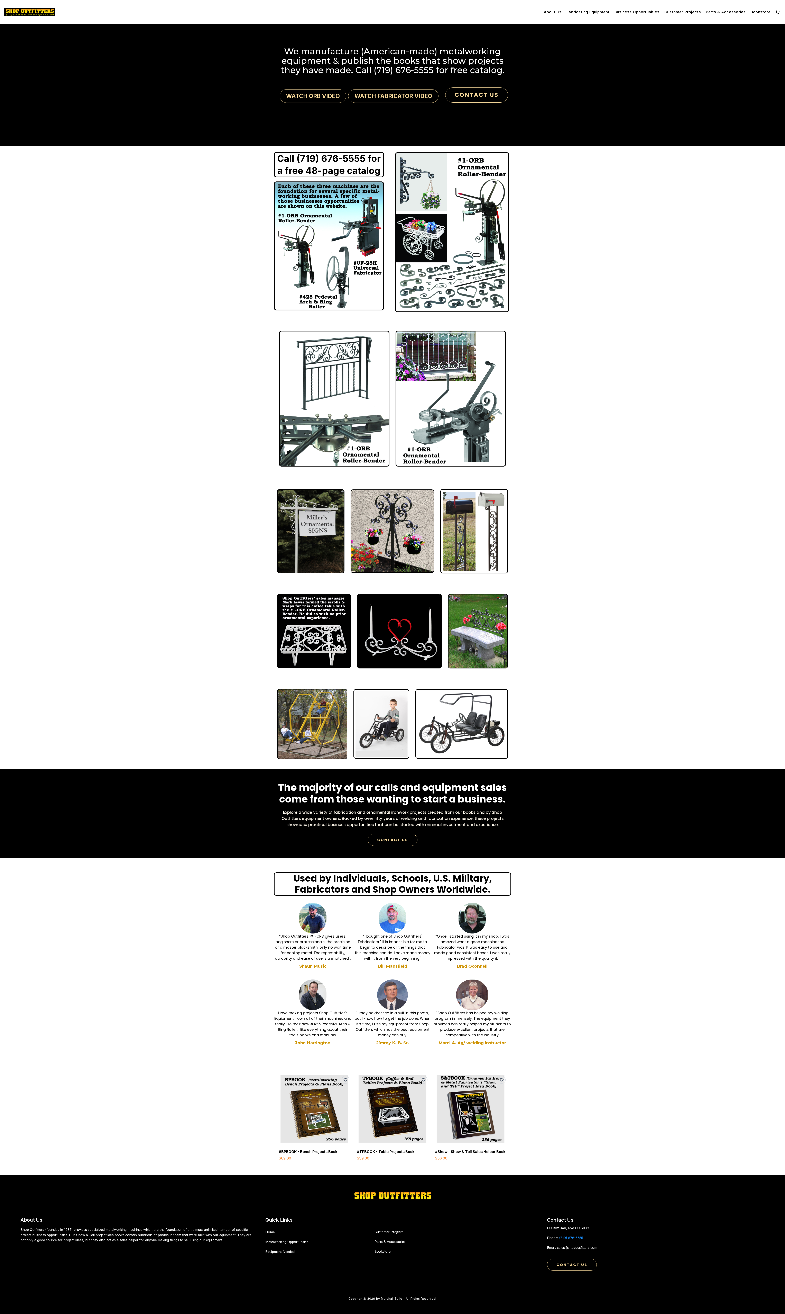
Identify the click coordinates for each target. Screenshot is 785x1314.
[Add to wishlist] (345, 1080)
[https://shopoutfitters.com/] (392, 1195)
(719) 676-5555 (571, 1238)
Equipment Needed (280, 1252)
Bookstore (383, 1251)
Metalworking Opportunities (286, 1242)
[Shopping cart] (778, 12)
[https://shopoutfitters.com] (29, 12)
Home (270, 1232)
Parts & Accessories (390, 1242)
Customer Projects (389, 1232)
